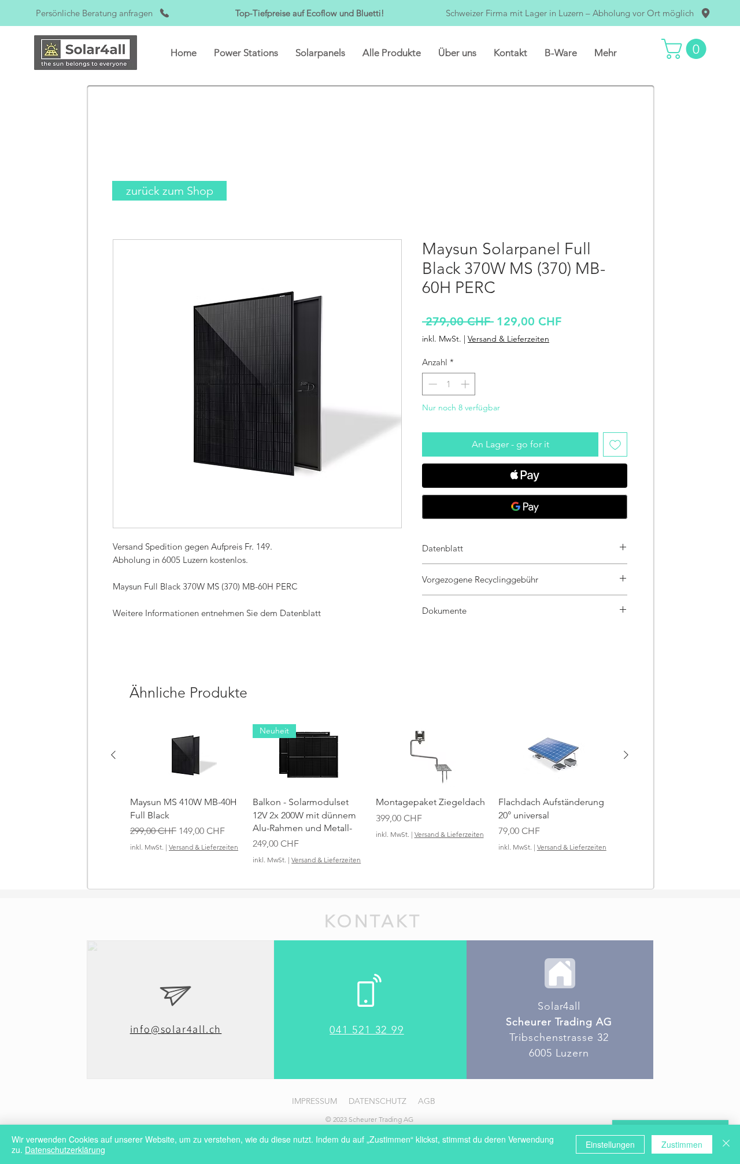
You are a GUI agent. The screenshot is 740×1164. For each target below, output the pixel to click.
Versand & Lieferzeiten (508, 338)
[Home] (560, 973)
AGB (426, 1101)
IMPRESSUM (314, 1101)
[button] (246, 53)
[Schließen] (726, 1144)
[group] (369, 801)
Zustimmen (681, 1144)
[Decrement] (431, 384)
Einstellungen (610, 1144)
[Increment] (466, 384)
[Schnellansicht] (185, 755)
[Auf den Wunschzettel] (615, 444)
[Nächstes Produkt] (626, 755)
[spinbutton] (448, 384)
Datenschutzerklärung (65, 1149)
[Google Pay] (524, 507)
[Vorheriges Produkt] (113, 755)
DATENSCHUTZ (377, 1101)
